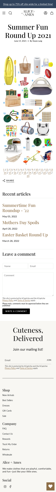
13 (51, 169)
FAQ (4, 428)
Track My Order (9, 444)
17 (20, 172)
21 (39, 172)
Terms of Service (23, 300)
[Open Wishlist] (50, 486)
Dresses (6, 405)
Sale (4, 416)
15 (10, 172)
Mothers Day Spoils (20, 222)
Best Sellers (7, 400)
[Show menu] (4, 13)
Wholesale (7, 454)
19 (29, 172)
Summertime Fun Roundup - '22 (19, 207)
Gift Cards (7, 410)
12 (46, 169)
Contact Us (7, 434)
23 (49, 172)
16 (15, 172)
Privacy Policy (7, 300)
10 (36, 169)
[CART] (52, 13)
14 (5, 172)
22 (44, 172)
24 (28, 175)
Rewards (6, 439)
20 (34, 172)
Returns (6, 449)
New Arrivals (8, 395)
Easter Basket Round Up (25, 234)
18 (24, 172)
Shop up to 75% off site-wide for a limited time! (28, 4)
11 (41, 169)
